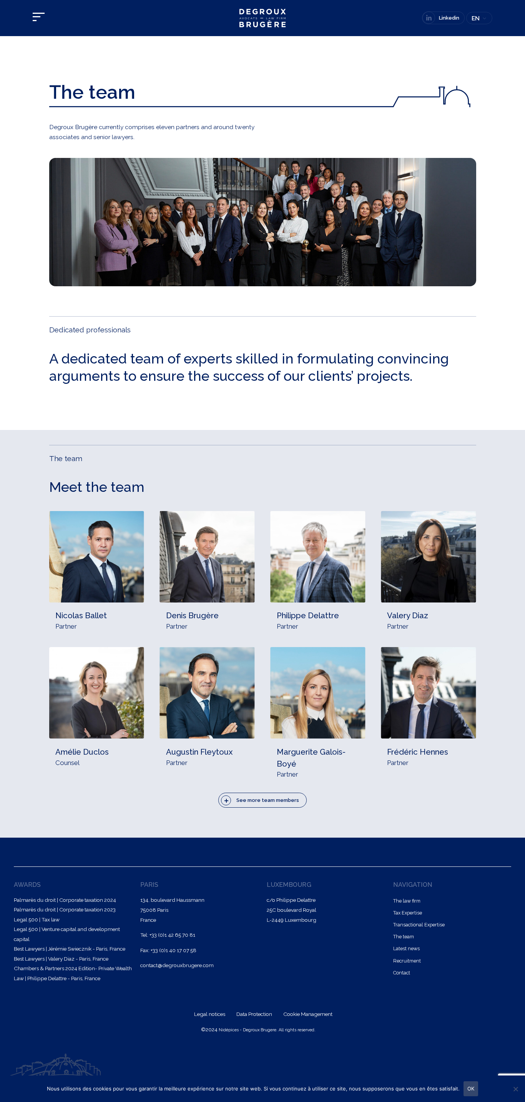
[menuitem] (479, 18)
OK (471, 1088)
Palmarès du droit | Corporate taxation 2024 (65, 900)
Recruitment (407, 961)
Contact (401, 973)
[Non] (515, 1089)
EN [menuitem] (476, 18)
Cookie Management (307, 1014)
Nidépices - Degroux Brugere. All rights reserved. (267, 1029)
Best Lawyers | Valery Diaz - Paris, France (61, 959)
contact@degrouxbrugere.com (177, 965)
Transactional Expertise (419, 925)
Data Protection (254, 1014)
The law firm (406, 901)
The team (403, 936)
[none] (479, 18)
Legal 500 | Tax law (37, 919)
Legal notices (210, 1014)
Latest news (406, 948)
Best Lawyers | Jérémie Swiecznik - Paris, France (69, 949)
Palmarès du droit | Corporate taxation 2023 (65, 909)
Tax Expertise (407, 913)
